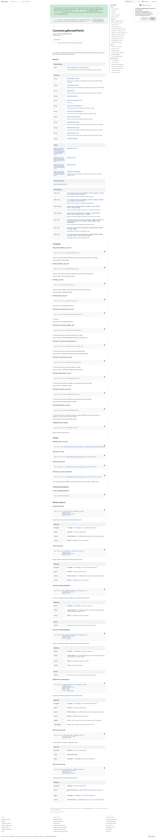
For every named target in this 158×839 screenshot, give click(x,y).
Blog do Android (57, 823)
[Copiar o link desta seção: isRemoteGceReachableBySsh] (71, 585)
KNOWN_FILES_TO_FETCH (72, 148)
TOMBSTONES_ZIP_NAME (72, 138)
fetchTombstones (71, 199)
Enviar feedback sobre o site (38, 836)
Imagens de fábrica (5, 827)
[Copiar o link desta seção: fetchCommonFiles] (65, 506)
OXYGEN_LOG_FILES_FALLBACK (73, 171)
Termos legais (18, 836)
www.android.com (109, 825)
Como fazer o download (6, 823)
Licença (24, 836)
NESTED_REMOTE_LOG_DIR (72, 85)
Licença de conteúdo (87, 808)
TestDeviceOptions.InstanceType (59, 150)
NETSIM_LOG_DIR (70, 90)
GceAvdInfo (91, 193)
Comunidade (12, 836)
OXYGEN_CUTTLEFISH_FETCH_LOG (74, 100)
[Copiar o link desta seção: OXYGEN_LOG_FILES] (66, 462)
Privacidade (29, 836)
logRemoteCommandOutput (73, 219)
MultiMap (56, 149)
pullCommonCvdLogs (71, 227)
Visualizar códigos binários (6, 825)
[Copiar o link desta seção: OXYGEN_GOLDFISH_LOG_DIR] (72, 389)
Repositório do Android (5, 819)
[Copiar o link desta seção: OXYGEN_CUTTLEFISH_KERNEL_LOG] (75, 325)
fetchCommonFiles (71, 193)
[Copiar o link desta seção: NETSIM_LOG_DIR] (64, 280)
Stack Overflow (109, 829)
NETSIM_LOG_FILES (71, 157)
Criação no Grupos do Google (59, 829)
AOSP (54, 26)
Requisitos (3, 821)
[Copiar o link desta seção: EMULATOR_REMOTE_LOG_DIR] (72, 248)
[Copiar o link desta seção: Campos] (60, 438)
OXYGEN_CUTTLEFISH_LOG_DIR (73, 116)
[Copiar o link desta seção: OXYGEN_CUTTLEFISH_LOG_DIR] (73, 357)
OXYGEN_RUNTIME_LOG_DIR (73, 133)
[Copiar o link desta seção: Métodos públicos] (66, 502)
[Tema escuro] (104, 251)
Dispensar (144, 18)
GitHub (2, 831)
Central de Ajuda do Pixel (111, 821)
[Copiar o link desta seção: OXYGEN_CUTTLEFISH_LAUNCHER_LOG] (77, 341)
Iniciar (152, 18)
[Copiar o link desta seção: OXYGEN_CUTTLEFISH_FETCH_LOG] (75, 309)
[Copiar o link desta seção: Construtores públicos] (70, 487)
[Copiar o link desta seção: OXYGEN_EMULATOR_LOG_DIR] (72, 373)
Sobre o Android (4, 836)
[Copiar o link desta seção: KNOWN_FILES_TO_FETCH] (69, 442)
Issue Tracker (108, 831)
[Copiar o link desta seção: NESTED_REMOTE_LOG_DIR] (70, 264)
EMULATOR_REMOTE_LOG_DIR (73, 78)
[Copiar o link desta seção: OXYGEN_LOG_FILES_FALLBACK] (73, 472)
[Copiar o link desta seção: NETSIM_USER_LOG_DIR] (68, 296)
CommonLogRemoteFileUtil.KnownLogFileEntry (78, 67)
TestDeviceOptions (95, 206)
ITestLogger (79, 193)
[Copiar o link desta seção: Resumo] (59, 59)
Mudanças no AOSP (63, 14)
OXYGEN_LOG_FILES (71, 164)
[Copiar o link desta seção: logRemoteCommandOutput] (70, 679)
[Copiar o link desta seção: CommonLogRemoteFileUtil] (70, 491)
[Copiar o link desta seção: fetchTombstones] (64, 546)
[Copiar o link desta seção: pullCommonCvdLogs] (66, 730)
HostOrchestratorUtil (84, 790)
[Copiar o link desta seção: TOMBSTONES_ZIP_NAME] (69, 423)
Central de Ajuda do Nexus (111, 823)
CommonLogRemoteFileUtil (60, 184)
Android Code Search (25, 1)
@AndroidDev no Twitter (58, 821)
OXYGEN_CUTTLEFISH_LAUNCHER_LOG (75, 111)
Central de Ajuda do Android (111, 819)
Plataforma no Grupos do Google (60, 827)
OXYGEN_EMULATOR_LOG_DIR (73, 122)
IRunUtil (78, 194)
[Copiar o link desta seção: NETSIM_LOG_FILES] (65, 452)
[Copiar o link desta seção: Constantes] (62, 244)
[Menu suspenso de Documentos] (18, 1)
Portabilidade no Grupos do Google (60, 831)
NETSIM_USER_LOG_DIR (72, 96)
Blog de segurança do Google (59, 825)
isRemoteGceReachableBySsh (73, 206)
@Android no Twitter (58, 819)
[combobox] (131, 1)
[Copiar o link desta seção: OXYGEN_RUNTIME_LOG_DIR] (71, 405)
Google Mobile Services (110, 827)
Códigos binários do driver (6, 829)
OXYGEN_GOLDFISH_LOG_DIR (73, 127)
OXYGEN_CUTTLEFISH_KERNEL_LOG (74, 105)
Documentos (13, 1)
